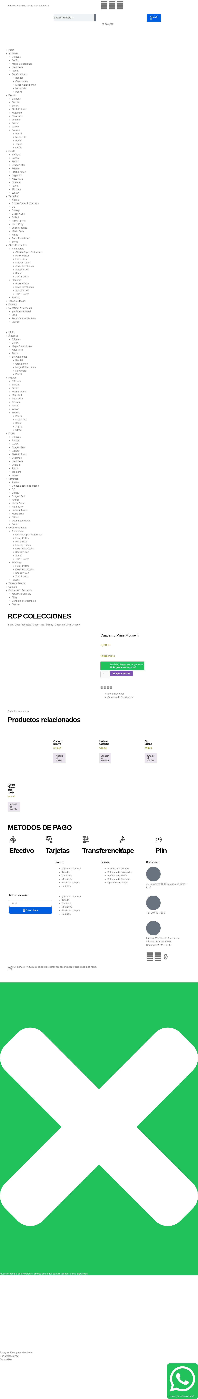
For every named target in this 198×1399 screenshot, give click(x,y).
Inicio (11, 49)
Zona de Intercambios (24, 318)
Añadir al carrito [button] (59, 758)
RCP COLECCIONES (39, 616)
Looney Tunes (19, 227)
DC (13, 206)
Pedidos (66, 886)
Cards (11, 151)
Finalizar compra (71, 882)
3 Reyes (16, 56)
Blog (14, 314)
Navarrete (17, 67)
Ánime (15, 199)
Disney (15, 210)
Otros (18, 147)
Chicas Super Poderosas (25, 203)
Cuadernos (38, 624)
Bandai (19, 77)
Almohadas (18, 248)
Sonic (15, 241)
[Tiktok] (165, 956)
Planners (16, 280)
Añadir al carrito (121, 673)
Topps (18, 144)
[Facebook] (104, 5)
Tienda (65, 872)
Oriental (16, 119)
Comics (12, 304)
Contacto (67, 875)
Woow (15, 126)
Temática (13, 196)
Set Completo (19, 74)
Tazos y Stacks (16, 300)
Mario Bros (18, 231)
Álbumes (13, 53)
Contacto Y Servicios (20, 307)
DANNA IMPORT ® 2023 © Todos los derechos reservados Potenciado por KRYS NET (52, 968)
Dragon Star (18, 164)
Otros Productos (17, 245)
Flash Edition (19, 109)
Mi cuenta (67, 879)
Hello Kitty (17, 224)
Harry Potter (19, 220)
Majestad (17, 112)
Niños (15, 234)
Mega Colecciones (22, 63)
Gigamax (17, 175)
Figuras (12, 95)
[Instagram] (112, 5)
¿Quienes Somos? (21, 311)
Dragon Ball (18, 213)
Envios (15, 321)
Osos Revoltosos (21, 238)
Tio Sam (16, 189)
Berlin (15, 60)
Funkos (16, 297)
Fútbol (15, 217)
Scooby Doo (22, 269)
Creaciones (21, 81)
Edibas (15, 168)
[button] (99, 329)
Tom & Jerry (22, 276)
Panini (15, 70)
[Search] (95, 17)
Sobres (16, 130)
